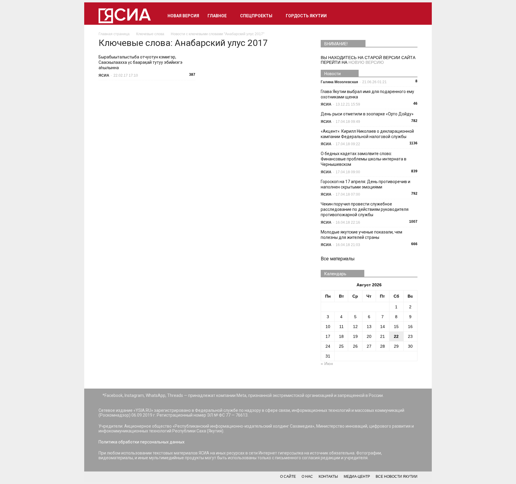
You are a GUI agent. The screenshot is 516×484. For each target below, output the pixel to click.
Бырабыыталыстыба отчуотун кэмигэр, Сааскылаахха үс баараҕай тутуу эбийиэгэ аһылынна (140, 62)
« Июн (327, 363)
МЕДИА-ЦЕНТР (357, 476)
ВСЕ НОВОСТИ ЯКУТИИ (396, 476)
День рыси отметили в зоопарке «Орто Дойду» (367, 114)
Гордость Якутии (306, 15)
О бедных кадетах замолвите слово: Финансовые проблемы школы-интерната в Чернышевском (363, 159)
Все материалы (338, 259)
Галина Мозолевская (339, 82)
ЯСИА (104, 75)
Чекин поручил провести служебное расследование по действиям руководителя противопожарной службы (364, 209)
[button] (410, 16)
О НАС (307, 476)
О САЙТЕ (288, 476)
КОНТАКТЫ (328, 476)
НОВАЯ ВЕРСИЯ (183, 15)
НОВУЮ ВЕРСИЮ (366, 62)
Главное (217, 15)
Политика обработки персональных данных (142, 442)
